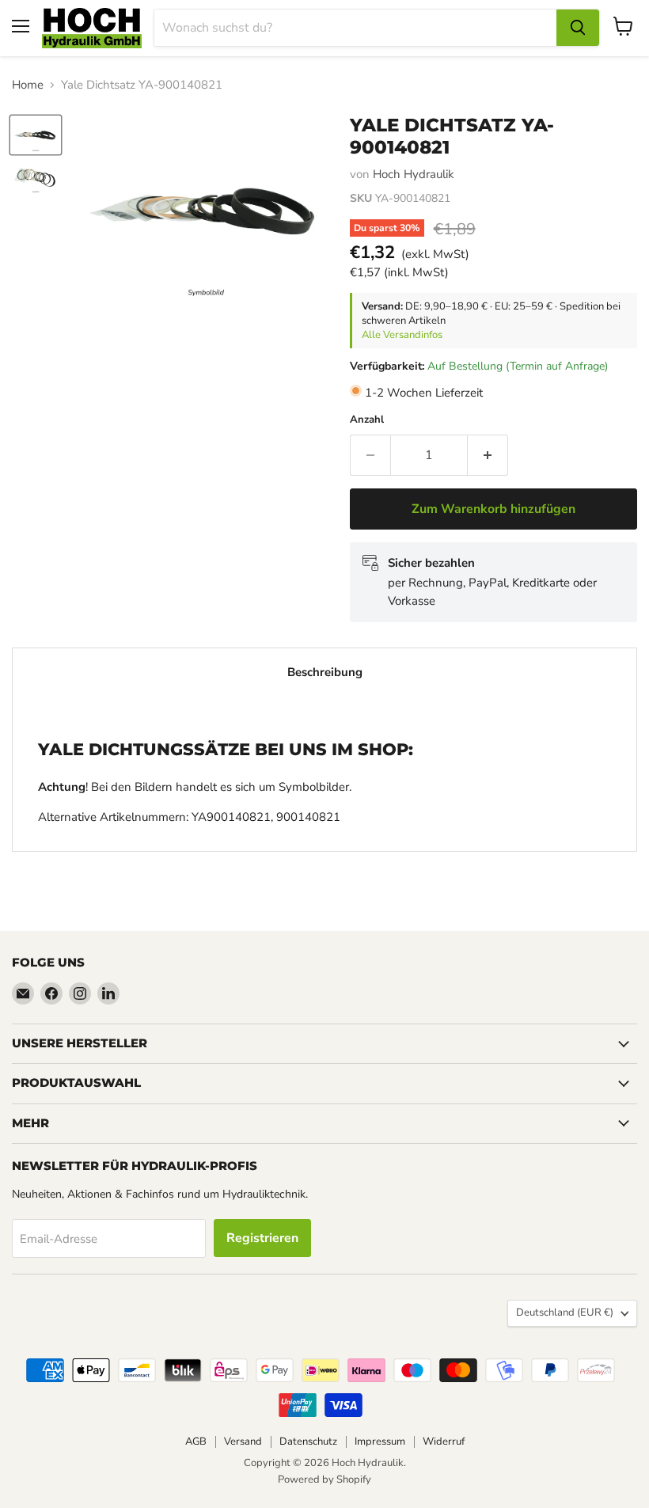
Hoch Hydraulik (413, 174)
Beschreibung (324, 672)
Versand (243, 1441)
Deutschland (564, 1312)
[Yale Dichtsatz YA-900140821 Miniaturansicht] (35, 135)
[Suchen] (577, 27)
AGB (196, 1441)
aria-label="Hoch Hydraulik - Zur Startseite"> (92, 28)
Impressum (380, 1441)
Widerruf (444, 1441)
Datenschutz (308, 1441)
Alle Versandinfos (402, 335)
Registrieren (262, 1238)
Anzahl (367, 420)
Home (28, 85)
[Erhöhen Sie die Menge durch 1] (488, 455)
